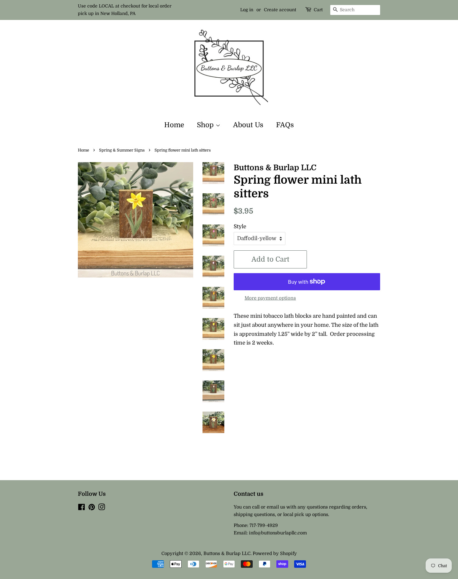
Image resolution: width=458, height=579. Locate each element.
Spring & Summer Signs (122, 150)
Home (174, 125)
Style (240, 226)
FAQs (285, 125)
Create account (280, 9)
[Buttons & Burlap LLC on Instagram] (101, 508)
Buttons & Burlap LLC (226, 553)
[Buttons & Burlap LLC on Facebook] (81, 508)
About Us (248, 125)
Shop (206, 125)
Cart (318, 9)
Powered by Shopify (275, 553)
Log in (246, 9)
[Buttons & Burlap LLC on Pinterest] (91, 508)
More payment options (270, 298)
